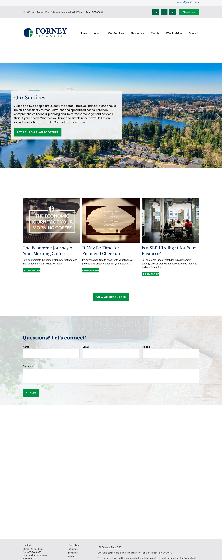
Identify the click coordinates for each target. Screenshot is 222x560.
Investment (73, 552)
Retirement (73, 548)
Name (26, 346)
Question (28, 366)
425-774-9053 (96, 12)
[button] (83, 32)
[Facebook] (164, 12)
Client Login (189, 12)
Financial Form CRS (111, 547)
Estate (71, 556)
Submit (31, 393)
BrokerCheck (165, 552)
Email (86, 346)
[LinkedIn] (155, 12)
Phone (146, 346)
